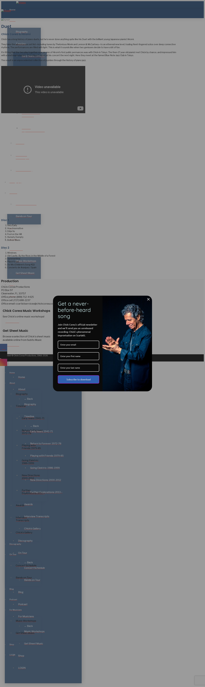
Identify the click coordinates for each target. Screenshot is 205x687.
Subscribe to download (78, 379)
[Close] (148, 299)
